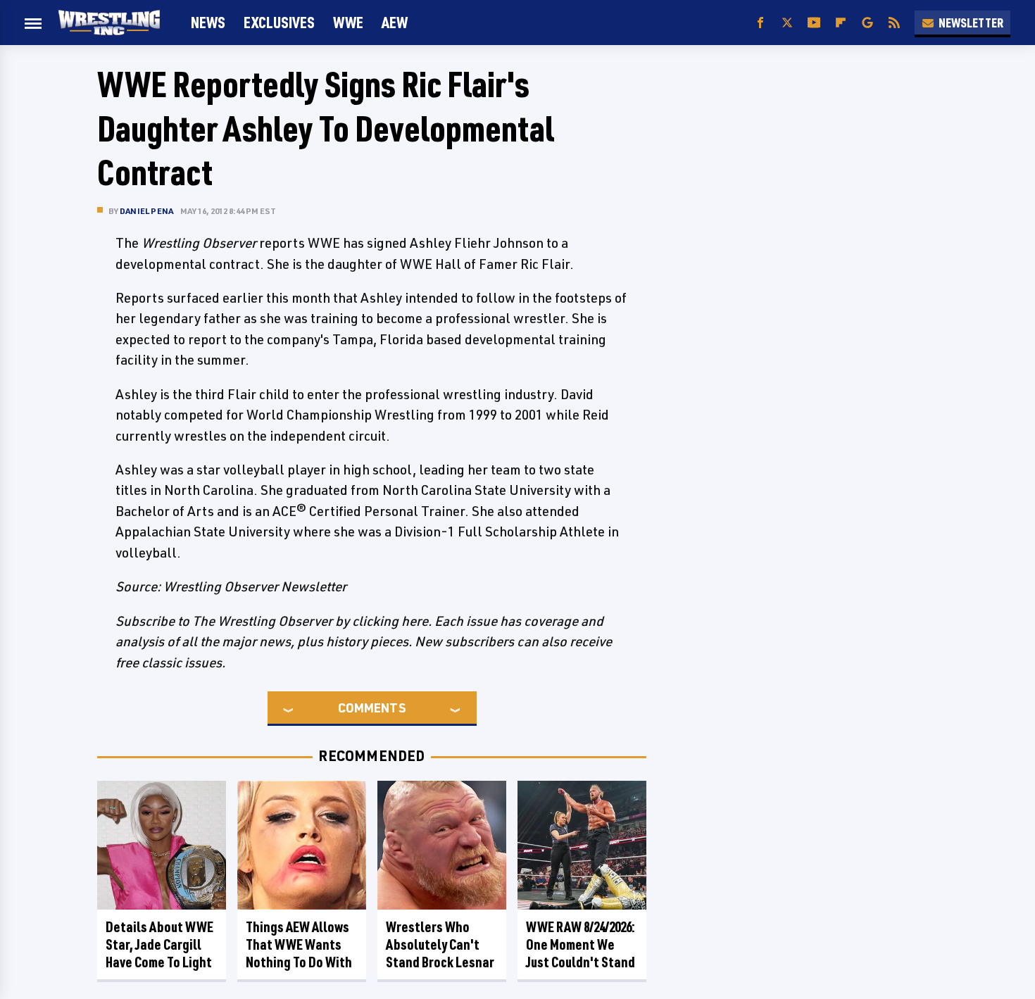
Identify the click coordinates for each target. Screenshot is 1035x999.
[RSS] (894, 23)
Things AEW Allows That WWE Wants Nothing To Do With (299, 944)
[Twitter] (787, 23)
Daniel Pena (146, 211)
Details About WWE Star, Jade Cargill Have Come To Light (159, 944)
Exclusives (279, 22)
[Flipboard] (840, 23)
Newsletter (971, 22)
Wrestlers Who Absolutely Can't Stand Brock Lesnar (440, 944)
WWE (348, 22)
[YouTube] (814, 23)
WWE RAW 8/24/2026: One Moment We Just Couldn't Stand (580, 944)
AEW (395, 22)
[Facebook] (760, 23)
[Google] (867, 23)
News (208, 22)
